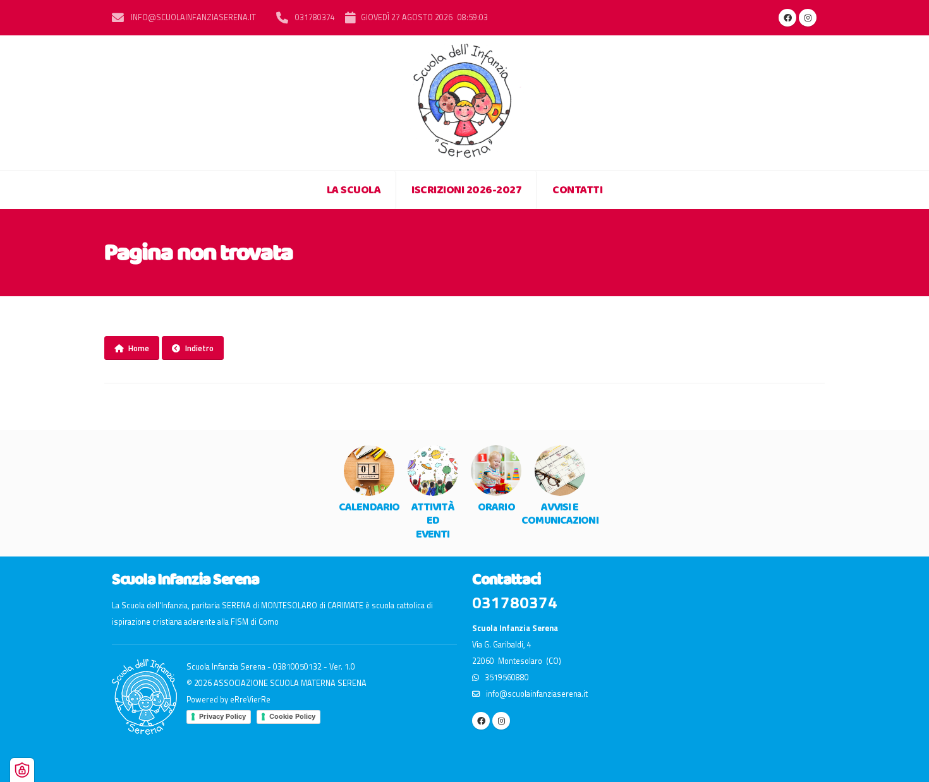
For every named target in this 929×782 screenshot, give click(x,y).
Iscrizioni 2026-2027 (466, 190)
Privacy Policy (222, 716)
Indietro (199, 348)
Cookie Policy (292, 716)
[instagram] (808, 18)
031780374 (314, 17)
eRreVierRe (250, 700)
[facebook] (787, 18)
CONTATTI (577, 190)
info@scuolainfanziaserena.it (192, 17)
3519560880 (504, 677)
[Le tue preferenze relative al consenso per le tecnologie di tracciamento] (22, 770)
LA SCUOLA (354, 190)
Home (138, 348)
